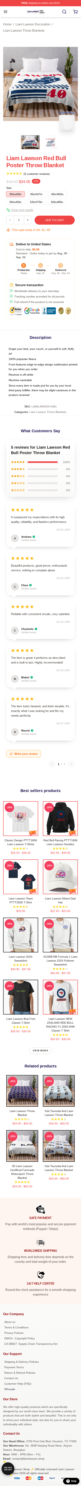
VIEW (20, 832)
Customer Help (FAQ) (17, 1383)
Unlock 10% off (8, 1469)
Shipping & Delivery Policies (21, 1361)
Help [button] (73, 1481)
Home (7, 24)
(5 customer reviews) (37, 173)
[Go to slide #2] (50, 142)
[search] (64, 11)
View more (40, 1050)
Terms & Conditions (16, 1327)
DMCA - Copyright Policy (19, 1338)
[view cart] (75, 11)
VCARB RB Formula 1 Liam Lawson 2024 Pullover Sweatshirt (60, 960)
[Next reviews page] (71, 764)
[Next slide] (72, 84)
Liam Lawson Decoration (33, 24)
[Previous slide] (9, 84)
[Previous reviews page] (51, 764)
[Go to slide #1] (30, 142)
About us (9, 1321)
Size (9, 187)
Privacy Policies (14, 1332)
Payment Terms (14, 1367)
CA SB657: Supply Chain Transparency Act (30, 1343)
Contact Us (11, 1378)
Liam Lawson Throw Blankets (23, 30)
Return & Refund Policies (19, 1372)
